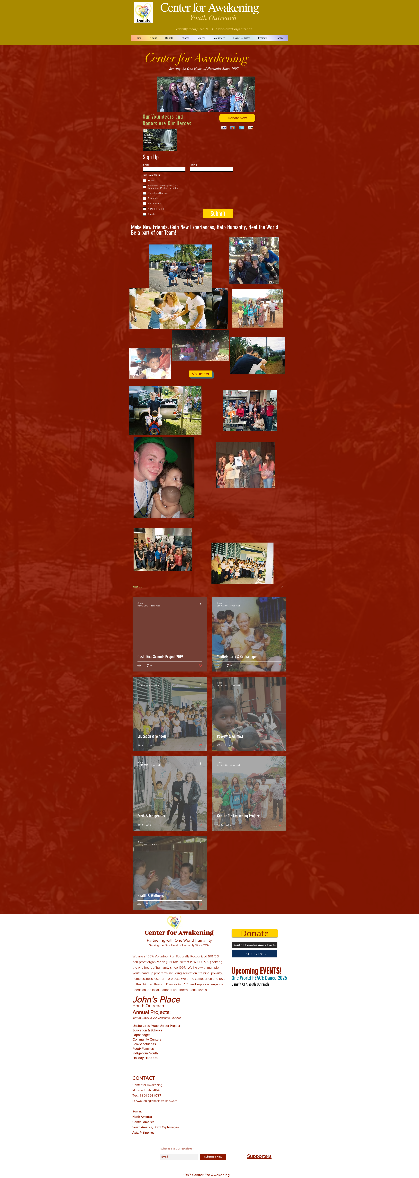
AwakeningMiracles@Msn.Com (156, 1100)
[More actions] (201, 604)
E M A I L (194, 165)
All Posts (137, 587)
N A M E (146, 165)
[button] (282, 587)
